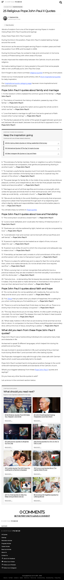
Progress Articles (6, 543)
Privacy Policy (57, 577)
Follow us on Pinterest (9, 565)
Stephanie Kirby (14, 17)
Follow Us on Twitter (9, 561)
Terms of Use (33, 577)
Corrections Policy (41, 577)
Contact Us (5, 555)
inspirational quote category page (18, 83)
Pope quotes (32, 210)
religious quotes (36, 73)
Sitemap (4, 537)
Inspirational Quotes (17, 6)
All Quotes (4, 534)
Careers (21, 577)
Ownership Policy (49, 577)
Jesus (10, 299)
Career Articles (6, 546)
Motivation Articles (7, 540)
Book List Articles (6, 549)
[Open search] (60, 1)
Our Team (11, 577)
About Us (4, 552)
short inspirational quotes (50, 77)
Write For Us (26, 577)
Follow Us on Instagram (10, 568)
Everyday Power (8, 6)
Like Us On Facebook (9, 558)
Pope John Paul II (41, 370)
